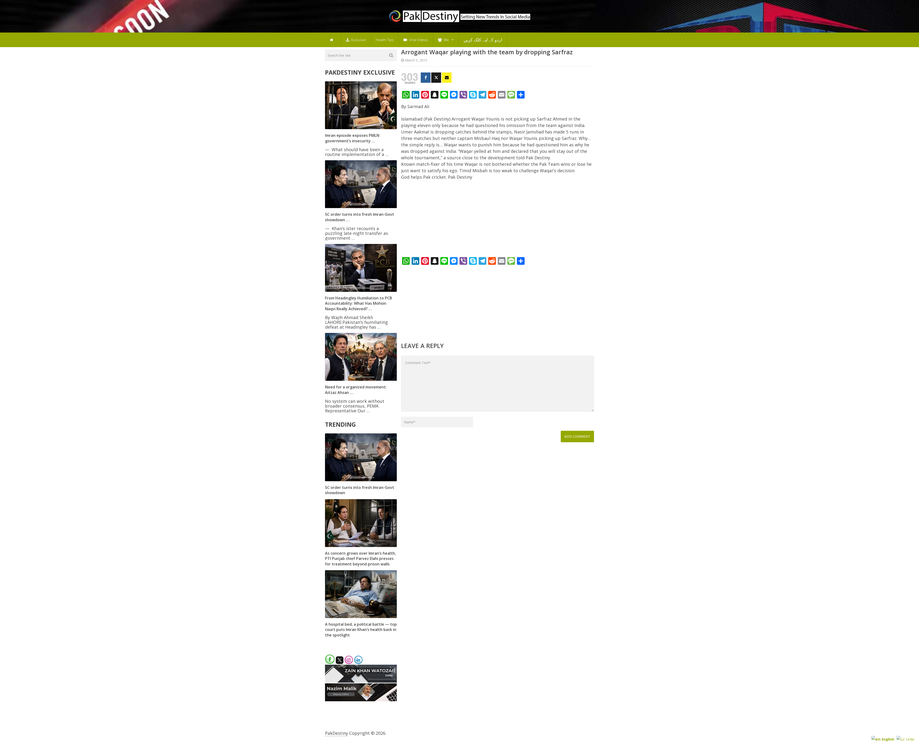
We (446, 39)
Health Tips (385, 39)
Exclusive (358, 39)
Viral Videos (418, 39)
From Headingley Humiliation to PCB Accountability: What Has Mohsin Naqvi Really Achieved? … (358, 303)
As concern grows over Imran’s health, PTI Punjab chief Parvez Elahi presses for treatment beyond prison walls (360, 559)
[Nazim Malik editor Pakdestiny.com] (361, 699)
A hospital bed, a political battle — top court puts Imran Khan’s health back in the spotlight (361, 630)
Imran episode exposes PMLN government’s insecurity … (352, 138)
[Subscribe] (447, 77)
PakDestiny (336, 733)
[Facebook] (426, 77)
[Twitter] (436, 77)
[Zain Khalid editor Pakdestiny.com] (361, 681)
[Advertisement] (497, 219)
